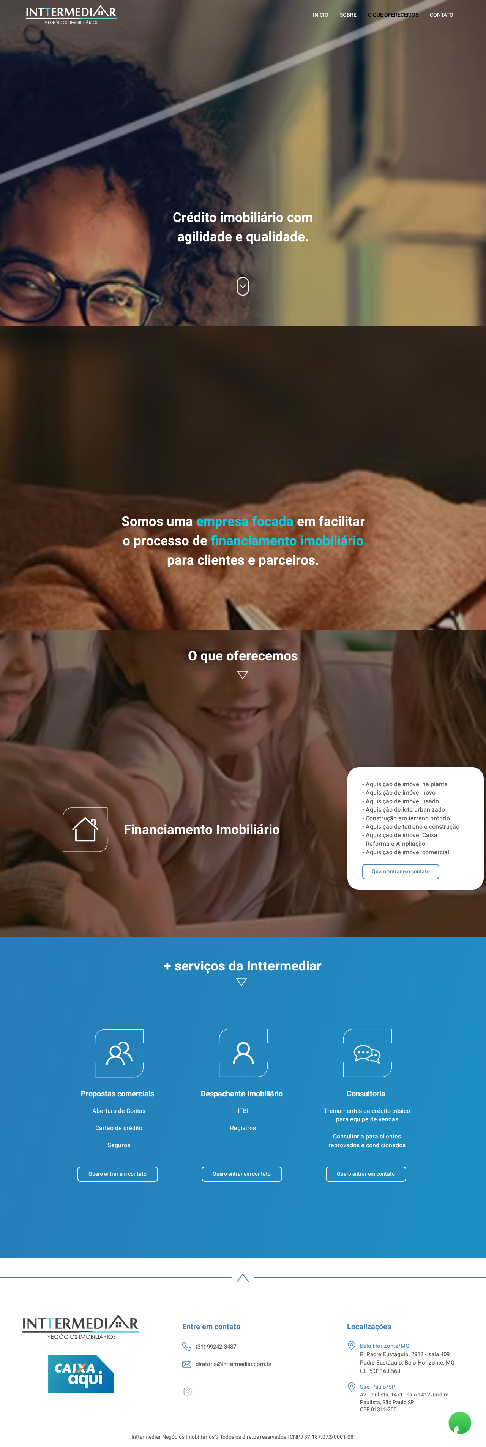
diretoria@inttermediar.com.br (233, 1364)
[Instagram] (187, 1391)
